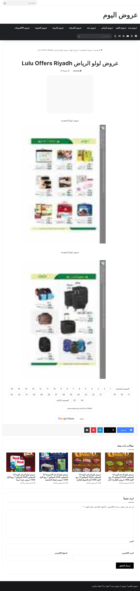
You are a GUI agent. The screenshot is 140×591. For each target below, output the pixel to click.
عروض (124, 586)
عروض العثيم (121, 28)
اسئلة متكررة (97, 586)
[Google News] (66, 419)
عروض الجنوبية (41, 28)
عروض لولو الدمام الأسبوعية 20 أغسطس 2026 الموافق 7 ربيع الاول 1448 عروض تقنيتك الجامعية (54, 477)
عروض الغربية (58, 28)
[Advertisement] (70, 94)
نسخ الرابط (53, 408)
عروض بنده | (115, 586)
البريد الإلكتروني (128, 553)
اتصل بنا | (106, 586)
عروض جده (91, 28)
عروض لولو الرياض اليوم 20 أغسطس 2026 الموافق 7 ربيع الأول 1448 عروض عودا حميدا (21, 477)
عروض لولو (74, 50)
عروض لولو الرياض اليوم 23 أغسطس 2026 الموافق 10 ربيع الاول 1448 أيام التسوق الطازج (88, 477)
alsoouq (76, 71)
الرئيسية (97, 50)
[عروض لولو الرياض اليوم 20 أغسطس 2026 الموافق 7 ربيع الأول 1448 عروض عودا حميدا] (20, 462)
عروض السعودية (86, 50)
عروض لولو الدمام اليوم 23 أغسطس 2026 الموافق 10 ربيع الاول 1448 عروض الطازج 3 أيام (121, 477)
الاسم (131, 541)
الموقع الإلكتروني (61, 553)
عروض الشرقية (75, 28)
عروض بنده (132, 28)
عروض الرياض (107, 28)
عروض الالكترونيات (22, 28)
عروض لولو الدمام (64, 56)
